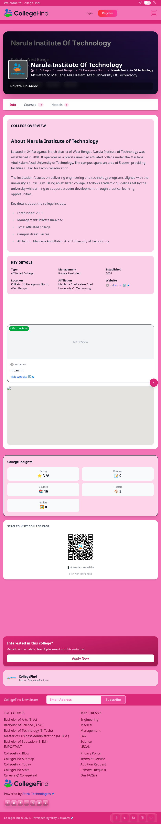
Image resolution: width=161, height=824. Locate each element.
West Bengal (65, 70)
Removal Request (93, 770)
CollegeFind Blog (16, 753)
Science (86, 741)
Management (90, 730)
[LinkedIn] (133, 817)
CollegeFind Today (17, 764)
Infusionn (66, 819)
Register (107, 13)
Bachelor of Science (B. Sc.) (23, 725)
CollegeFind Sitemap (19, 759)
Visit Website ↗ (20, 377)
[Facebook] (116, 817)
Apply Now (80, 658)
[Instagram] (142, 817)
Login (89, 13)
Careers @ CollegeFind (20, 775)
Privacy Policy (90, 753)
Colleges (45, 70)
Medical (86, 725)
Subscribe (113, 700)
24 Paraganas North (92, 70)
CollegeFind (12, 818)
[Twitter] (125, 817)
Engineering (89, 719)
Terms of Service (92, 759)
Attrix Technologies (36, 794)
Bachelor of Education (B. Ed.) (26, 741)
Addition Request (93, 764)
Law (83, 736)
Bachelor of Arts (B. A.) (20, 719)
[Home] (32, 70)
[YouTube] (151, 817)
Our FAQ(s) (88, 775)
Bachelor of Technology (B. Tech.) (28, 730)
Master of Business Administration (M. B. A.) (36, 736)
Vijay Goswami (60, 818)
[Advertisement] (32, 607)
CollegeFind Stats (16, 770)
